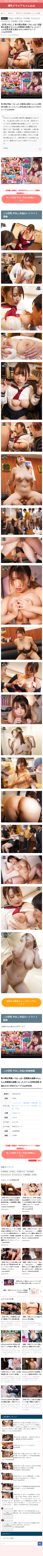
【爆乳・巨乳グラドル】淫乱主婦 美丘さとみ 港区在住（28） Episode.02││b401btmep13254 (27, 1512)
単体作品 (28, 21)
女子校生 (27, 18)
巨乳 (21, 21)
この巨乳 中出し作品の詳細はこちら (22, 199)
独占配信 (15, 21)
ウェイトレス (36, 18)
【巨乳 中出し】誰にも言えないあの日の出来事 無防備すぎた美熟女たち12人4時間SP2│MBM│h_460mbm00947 (27, 1467)
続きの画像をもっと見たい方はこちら (22, 1002)
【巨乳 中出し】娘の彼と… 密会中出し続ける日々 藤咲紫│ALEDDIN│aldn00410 (26, 1438)
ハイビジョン (6, 21)
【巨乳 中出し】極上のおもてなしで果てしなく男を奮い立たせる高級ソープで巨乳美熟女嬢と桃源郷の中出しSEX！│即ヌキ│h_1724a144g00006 (21, 1456)
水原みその (4, 18)
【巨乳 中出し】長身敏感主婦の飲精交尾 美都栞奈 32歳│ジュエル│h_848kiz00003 (26, 1487)
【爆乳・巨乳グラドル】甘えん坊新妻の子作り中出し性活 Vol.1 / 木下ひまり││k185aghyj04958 (26, 1525)
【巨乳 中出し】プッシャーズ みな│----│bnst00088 (24, 1446)
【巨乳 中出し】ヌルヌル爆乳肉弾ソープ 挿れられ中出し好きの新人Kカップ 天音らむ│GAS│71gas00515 (26, 1478)
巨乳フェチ (19, 18)
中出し (11, 18)
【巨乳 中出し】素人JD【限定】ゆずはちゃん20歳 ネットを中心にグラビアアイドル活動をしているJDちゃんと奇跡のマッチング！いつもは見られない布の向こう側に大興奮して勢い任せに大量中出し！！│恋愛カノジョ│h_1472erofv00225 (21, 1427)
